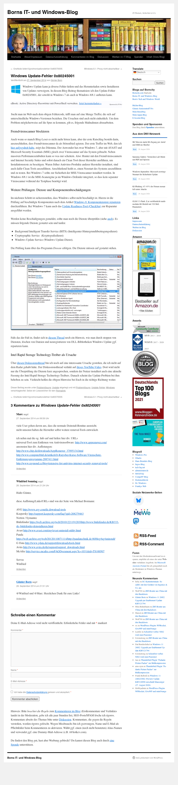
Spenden (138, 56)
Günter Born (56, 80)
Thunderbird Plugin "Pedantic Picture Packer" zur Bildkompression (150, 669)
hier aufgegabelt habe (22, 147)
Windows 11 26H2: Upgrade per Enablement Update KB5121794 (150, 600)
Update (55, 387)
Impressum (137, 221)
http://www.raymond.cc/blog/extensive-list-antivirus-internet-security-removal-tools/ (61, 463)
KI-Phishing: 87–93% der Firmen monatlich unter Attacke (149, 187)
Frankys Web (140, 486)
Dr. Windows (140, 483)
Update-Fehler (98, 387)
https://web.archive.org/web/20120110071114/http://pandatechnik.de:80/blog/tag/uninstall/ (65, 538)
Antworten (21, 468)
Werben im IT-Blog (121, 56)
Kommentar (17, 629)
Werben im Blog (139, 227)
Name (14, 669)
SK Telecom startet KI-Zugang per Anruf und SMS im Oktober (148, 143)
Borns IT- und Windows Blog (144, 95)
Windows (110, 387)
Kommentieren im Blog (82, 56)
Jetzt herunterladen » (90, 103)
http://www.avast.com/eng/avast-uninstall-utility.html (52, 530)
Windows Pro (141, 454)
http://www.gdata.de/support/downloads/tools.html (52, 543)
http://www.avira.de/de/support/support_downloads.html (54, 547)
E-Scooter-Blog (138, 117)
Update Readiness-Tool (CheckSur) (81, 206)
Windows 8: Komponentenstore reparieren (97, 202)
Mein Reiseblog (138, 111)
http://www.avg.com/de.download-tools (44, 509)
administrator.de (141, 470)
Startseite (16, 56)
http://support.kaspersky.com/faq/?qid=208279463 (56, 513)
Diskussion (103, 56)
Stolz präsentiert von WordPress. (149, 757)
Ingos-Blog (140, 464)
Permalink (61, 390)
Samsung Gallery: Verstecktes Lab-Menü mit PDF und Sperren (148, 158)
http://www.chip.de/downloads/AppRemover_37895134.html (49, 450)
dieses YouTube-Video (89, 367)
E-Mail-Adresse (19, 681)
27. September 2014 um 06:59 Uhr (32, 418)
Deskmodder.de (141, 479)
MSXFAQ (139, 473)
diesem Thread (56, 337)
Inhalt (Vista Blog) (156, 56)
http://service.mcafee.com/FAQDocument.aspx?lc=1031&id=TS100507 (65, 551)
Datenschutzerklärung (57, 56)
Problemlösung (44, 387)
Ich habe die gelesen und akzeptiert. (42, 692)
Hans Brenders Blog (143, 461)
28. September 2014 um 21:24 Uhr (32, 485)
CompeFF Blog (141, 476)
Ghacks (138, 457)
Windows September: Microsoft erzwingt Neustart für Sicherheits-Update (148, 173)
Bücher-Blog (137, 105)
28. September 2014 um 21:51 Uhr (32, 585)
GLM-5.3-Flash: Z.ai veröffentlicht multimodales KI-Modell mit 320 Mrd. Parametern (149, 204)
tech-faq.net (140, 467)
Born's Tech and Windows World (146, 99)
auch (110, 218)
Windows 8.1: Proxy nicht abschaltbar (103, 68)
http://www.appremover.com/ (91, 442)
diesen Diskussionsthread (31, 363)
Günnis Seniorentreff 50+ (142, 108)
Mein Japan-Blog (139, 114)
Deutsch (140, 72)
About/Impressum (33, 56)
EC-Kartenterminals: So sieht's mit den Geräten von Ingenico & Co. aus (151, 584)
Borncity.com (137, 92)
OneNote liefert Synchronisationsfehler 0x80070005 (36, 68)
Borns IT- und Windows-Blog (42, 12)
